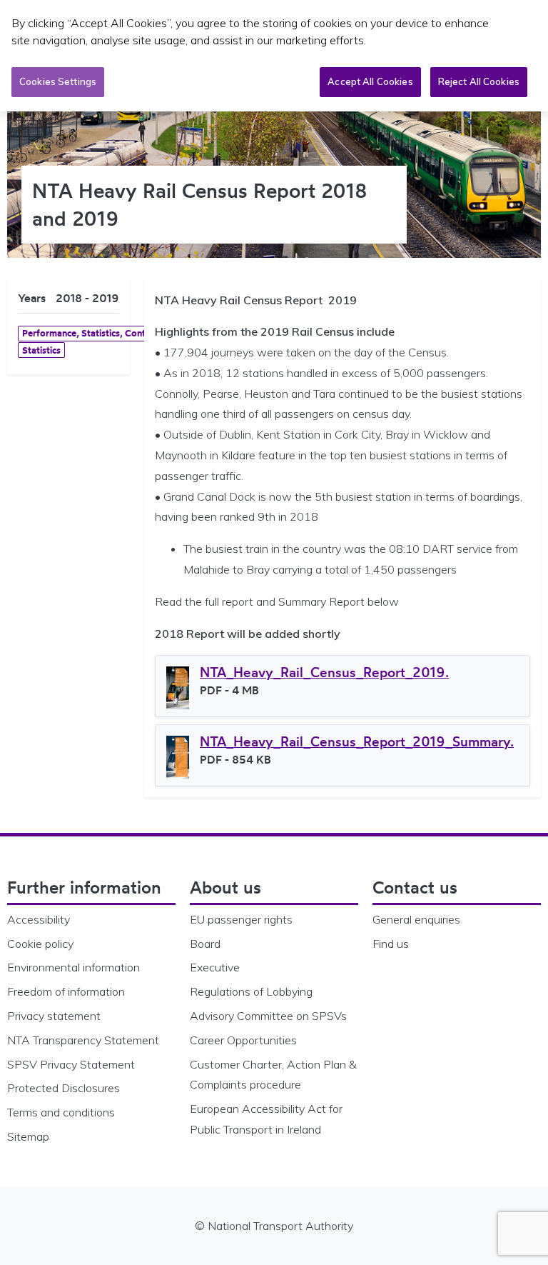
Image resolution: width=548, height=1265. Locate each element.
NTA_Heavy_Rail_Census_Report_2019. (324, 672)
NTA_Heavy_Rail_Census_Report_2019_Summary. (357, 741)
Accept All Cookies (370, 81)
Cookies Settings (57, 81)
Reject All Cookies (478, 81)
